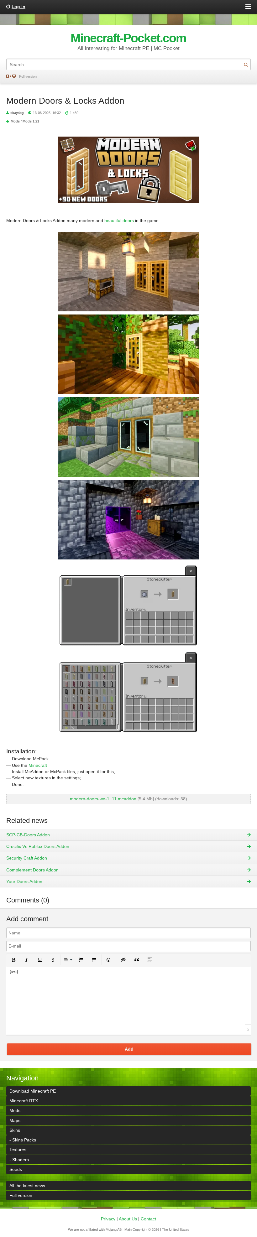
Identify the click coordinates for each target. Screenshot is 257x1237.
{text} (13, 971)
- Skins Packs (22, 1139)
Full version (28, 76)
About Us (128, 1218)
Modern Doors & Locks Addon (65, 101)
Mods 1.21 (31, 121)
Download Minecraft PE (32, 1091)
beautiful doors (119, 220)
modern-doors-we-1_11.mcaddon (103, 798)
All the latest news (27, 1185)
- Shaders (19, 1159)
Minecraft (38, 765)
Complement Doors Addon (32, 869)
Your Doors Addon (24, 881)
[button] (13, 960)
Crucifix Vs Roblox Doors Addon (37, 846)
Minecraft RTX (23, 1100)
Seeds (15, 1169)
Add (129, 1049)
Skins (14, 1130)
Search (245, 64)
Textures (17, 1149)
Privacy (108, 1218)
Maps (14, 1120)
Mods (15, 121)
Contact (148, 1218)
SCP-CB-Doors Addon (28, 834)
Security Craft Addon (26, 857)
